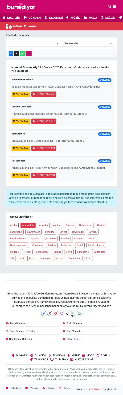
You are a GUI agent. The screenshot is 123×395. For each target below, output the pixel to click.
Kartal (80, 245)
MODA (92, 17)
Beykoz (63, 231)
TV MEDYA (61, 359)
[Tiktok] (67, 313)
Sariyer (57, 251)
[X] (49, 313)
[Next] (73, 313)
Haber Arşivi (73, 339)
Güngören (37, 245)
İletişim (50, 388)
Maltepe (14, 251)
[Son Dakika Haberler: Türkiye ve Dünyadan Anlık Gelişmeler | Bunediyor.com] (21, 7)
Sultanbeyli (83, 251)
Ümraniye (45, 258)
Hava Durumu (17, 323)
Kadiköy (52, 245)
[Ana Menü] (114, 6)
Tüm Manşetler (75, 331)
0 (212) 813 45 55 (46, 94)
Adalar (13, 225)
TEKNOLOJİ (41, 359)
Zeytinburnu (75, 258)
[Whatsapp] (79, 313)
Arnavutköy (28, 225)
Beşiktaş (49, 231)
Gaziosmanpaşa (18, 245)
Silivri (69, 251)
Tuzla (31, 258)
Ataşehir (43, 225)
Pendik (27, 251)
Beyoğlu (93, 231)
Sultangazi (99, 251)
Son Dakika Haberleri (20, 339)
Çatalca (35, 238)
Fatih (91, 238)
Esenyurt (78, 238)
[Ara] (109, 6)
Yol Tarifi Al (22, 94)
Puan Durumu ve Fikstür (22, 331)
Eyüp (88, 258)
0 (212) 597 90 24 (46, 148)
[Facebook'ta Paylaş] (11, 53)
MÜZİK (75, 17)
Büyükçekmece (18, 238)
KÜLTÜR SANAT (84, 359)
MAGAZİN (13, 17)
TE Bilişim (95, 389)
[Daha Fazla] (29, 53)
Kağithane (66, 245)
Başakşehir (16, 231)
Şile (12, 258)
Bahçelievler (85, 225)
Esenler (65, 238)
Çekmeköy (50, 238)
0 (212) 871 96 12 (46, 121)
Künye (67, 388)
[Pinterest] (55, 313)
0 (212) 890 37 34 (46, 175)
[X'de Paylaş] (16, 53)
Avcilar (57, 225)
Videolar (34, 388)
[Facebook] (43, 313)
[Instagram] (61, 313)
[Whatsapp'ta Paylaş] (22, 53)
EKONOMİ (56, 17)
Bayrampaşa (33, 231)
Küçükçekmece (96, 245)
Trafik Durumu (74, 323)
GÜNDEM (34, 17)
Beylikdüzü (78, 231)
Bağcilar (70, 225)
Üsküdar (59, 258)
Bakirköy (102, 225)
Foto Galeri (15, 388)
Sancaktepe (42, 251)
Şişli (21, 258)
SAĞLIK (110, 17)
